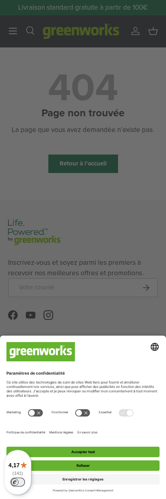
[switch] (17, 482)
